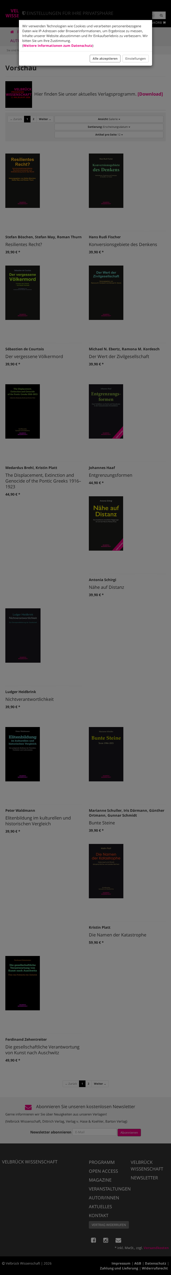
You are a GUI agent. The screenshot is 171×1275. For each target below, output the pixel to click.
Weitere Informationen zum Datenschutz (57, 45)
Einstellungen (135, 58)
